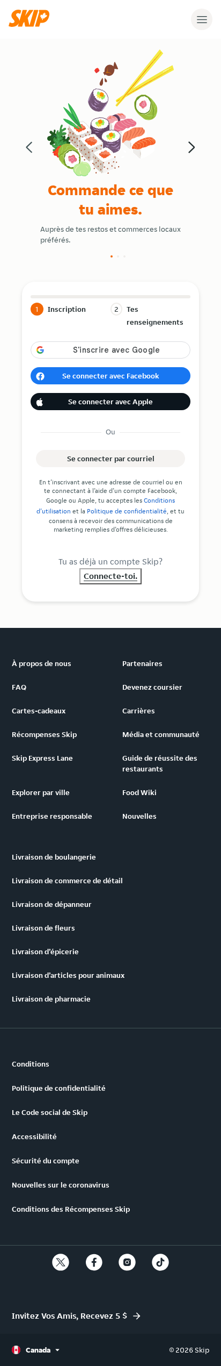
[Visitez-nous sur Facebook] (94, 1262)
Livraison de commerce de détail (67, 880)
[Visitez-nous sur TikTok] (160, 1262)
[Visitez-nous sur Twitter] (60, 1262)
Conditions (30, 1064)
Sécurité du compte (45, 1160)
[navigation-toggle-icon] (201, 19)
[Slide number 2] (118, 256)
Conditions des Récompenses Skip (71, 1209)
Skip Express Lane (42, 758)
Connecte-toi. (110, 576)
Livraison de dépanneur (52, 904)
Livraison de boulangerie (54, 857)
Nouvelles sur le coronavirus (60, 1185)
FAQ (19, 687)
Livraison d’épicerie (45, 951)
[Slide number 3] (124, 256)
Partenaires (142, 663)
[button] (32, 24)
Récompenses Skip (44, 734)
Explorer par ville (41, 792)
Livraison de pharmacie (51, 999)
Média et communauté (161, 734)
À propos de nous (41, 663)
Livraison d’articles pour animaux (68, 975)
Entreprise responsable (52, 816)
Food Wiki (139, 792)
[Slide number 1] (111, 256)
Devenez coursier (152, 687)
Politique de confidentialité (127, 511)
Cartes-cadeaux (38, 711)
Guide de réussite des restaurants (159, 763)
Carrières (138, 711)
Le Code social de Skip (49, 1112)
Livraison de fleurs (43, 928)
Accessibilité (34, 1136)
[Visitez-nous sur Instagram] (127, 1262)
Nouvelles (139, 816)
